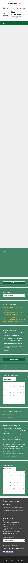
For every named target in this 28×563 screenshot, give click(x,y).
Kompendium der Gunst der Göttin (11, 450)
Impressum (11, 558)
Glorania (8, 240)
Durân (8, 441)
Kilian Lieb (10, 87)
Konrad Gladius (20, 450)
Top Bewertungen (14, 359)
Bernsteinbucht (21, 81)
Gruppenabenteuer (15, 77)
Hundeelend (23, 444)
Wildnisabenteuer (18, 87)
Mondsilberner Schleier (8, 106)
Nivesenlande (19, 106)
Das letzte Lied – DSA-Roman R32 (11, 335)
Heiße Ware (5, 102)
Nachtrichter (5, 453)
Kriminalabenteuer (7, 174)
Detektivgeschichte (18, 83)
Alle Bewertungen (7, 350)
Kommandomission (16, 100)
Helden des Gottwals (11, 444)
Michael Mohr (5, 92)
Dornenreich (16, 439)
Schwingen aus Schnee (17, 240)
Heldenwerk (5, 119)
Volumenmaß (15, 456)
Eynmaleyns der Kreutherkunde (15, 441)
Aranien (13, 108)
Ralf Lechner (9, 104)
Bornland (22, 236)
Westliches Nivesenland (8, 89)
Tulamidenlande (6, 112)
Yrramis (15, 110)
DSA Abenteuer (19, 98)
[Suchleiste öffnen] (26, 23)
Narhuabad (14, 112)
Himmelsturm (18, 444)
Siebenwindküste (20, 89)
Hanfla (24, 100)
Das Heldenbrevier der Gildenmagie (15, 434)
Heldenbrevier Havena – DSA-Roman (12, 343)
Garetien (11, 102)
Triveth (15, 81)
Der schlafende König (14, 117)
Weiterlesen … (7, 63)
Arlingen (15, 428)
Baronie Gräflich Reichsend (13, 431)
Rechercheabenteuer (7, 178)
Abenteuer (6, 77)
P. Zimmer (9, 453)
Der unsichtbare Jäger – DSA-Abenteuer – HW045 (14, 130)
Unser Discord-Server (19, 8)
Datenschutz (17, 558)
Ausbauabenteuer (7, 236)
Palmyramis (13, 453)
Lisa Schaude (5, 96)
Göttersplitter (5, 442)
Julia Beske (11, 448)
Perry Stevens (19, 453)
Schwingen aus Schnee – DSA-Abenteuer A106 (12, 189)
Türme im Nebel (10, 456)
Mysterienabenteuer (15, 92)
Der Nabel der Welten (11, 437)
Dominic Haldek (10, 439)
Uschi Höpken (10, 98)
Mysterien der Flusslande (18, 451)
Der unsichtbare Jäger (17, 114)
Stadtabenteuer (8, 81)
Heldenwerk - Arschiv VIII (9, 94)
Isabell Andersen (16, 446)
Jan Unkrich (17, 102)
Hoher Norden (14, 96)
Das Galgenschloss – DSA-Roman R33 (13, 332)
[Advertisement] (13, 265)
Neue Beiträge (14, 282)
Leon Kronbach (13, 119)
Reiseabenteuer (18, 104)
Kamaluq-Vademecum (17, 448)
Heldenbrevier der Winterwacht (13, 442)
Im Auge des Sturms (6, 446)
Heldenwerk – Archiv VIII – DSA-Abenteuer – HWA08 (12, 39)
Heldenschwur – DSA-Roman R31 (11, 340)
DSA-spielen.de (16, 13)
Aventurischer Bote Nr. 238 (10, 533)
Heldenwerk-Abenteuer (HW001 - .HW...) (13, 79)
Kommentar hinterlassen (10, 121)
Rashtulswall (20, 94)
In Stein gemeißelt (7, 83)
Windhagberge (6, 114)
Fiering (22, 441)
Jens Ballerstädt (5, 448)
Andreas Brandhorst (9, 428)
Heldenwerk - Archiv (7, 85)
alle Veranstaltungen (8, 417)
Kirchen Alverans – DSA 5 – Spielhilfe (12, 338)
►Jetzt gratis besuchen (18, 548)
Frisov (11, 110)
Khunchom (5, 117)
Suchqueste (16, 236)
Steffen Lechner (6, 108)
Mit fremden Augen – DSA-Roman (11, 531)
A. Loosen (4, 428)
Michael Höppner (10, 451)
